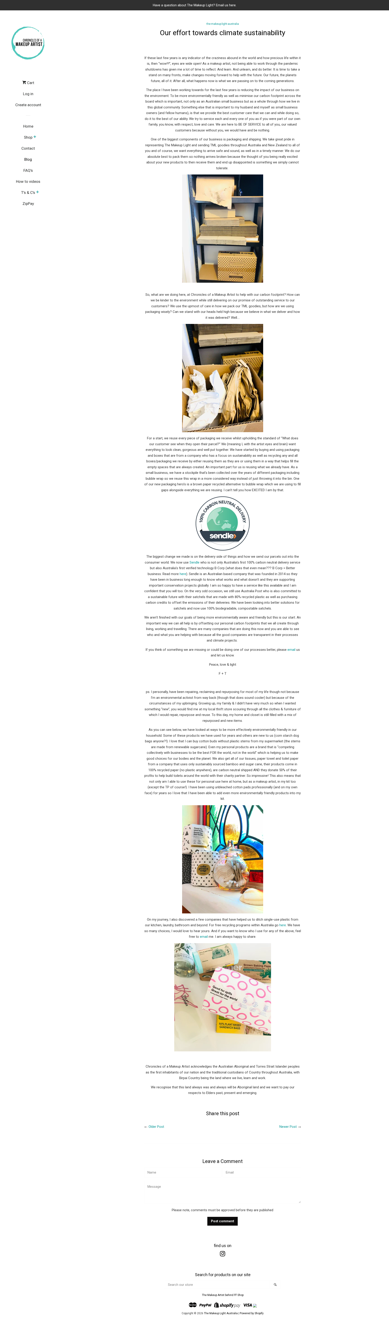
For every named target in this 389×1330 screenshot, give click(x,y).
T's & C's (28, 192)
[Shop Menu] (34, 137)
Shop (28, 137)
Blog (28, 159)
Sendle (194, 562)
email (291, 650)
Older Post (156, 1127)
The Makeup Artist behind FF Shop (223, 1295)
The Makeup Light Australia (221, 1313)
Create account (28, 105)
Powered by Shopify (252, 1313)
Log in (28, 94)
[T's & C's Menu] (37, 192)
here (183, 574)
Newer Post (288, 1127)
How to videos (28, 181)
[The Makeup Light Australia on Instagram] (222, 1255)
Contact (28, 148)
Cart (30, 82)
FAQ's (28, 170)
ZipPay (28, 203)
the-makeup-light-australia (222, 23)
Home (28, 126)
